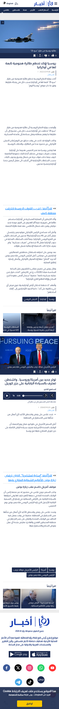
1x (14, 395)
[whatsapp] (41, 667)
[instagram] (29, 667)
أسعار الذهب (43, 10)
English (10, 3)
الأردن (32, 10)
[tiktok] (30, 682)
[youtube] (52, 667)
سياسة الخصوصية (16, 694)
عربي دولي (50, 74)
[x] (18, 667)
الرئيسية (55, 10)
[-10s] (46, 395)
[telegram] (18, 682)
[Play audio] (7, 395)
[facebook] (6, 667)
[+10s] (52, 395)
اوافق (29, 703)
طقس (6, 10)
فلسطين (16, 10)
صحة (25, 10)
